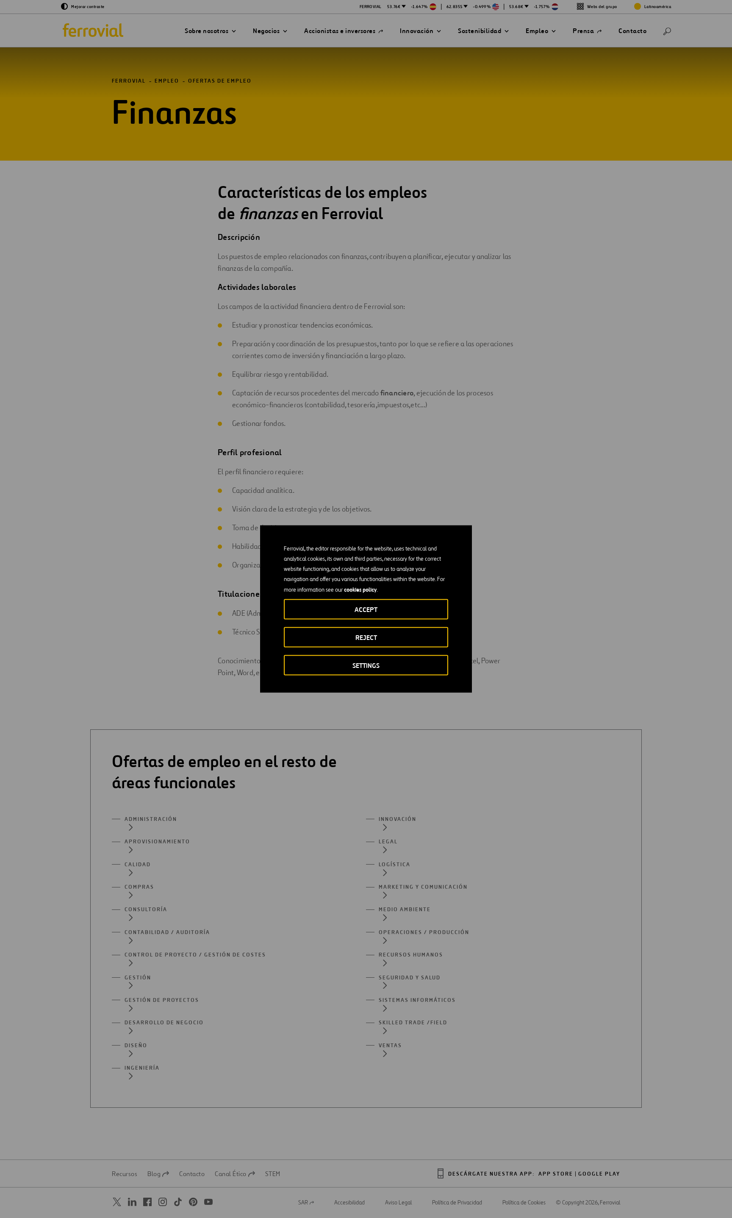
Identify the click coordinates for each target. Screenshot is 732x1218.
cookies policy (360, 589)
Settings (366, 665)
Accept (366, 609)
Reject (366, 637)
